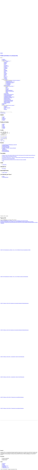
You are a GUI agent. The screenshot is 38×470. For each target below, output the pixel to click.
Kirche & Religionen (7, 102)
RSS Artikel (4, 168)
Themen (3, 79)
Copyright (3, 465)
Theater (7, 92)
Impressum (5, 106)
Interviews (3, 119)
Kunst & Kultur (6, 86)
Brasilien (5, 63)
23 (1, 138)
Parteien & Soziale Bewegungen (9, 94)
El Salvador (6, 67)
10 (2, 136)
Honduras (5, 70)
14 (6, 136)
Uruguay (5, 77)
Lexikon (3, 120)
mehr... (3, 160)
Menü (1, 57)
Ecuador (5, 66)
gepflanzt (3, 128)
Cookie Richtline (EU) (5, 467)
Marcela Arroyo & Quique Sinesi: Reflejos (8, 158)
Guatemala (5, 68)
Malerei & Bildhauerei (9, 90)
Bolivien (5, 62)
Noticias (3, 116)
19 (4, 137)
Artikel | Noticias (4, 172)
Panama (5, 74)
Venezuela (5, 78)
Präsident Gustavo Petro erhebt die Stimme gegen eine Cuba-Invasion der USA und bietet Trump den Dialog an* (18, 155)
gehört (3, 125)
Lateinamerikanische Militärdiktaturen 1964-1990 (9, 144)
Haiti (5, 69)
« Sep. (1, 140)
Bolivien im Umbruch (5, 150)
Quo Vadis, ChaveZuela (5, 147)
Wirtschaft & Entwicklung (8, 97)
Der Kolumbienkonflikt (5, 151)
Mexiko (5, 72)
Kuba (5, 71)
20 (5, 137)
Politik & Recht (6, 93)
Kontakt (3, 464)
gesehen (3, 124)
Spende (3, 176)
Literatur (7, 89)
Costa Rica (5, 65)
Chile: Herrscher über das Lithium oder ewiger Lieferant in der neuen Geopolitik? (14, 159)
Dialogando (4, 118)
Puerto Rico (6, 76)
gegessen (3, 126)
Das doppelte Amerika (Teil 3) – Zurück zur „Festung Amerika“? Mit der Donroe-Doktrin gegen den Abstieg (18, 157)
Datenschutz (4, 466)
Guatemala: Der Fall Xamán (4, 149)
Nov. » (4, 140)
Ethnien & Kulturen (7, 85)
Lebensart (7, 88)
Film (6, 87)
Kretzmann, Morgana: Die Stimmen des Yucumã (9, 156)
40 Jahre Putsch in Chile (5, 146)
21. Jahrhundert (8, 84)
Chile (5, 64)
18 (3, 137)
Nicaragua (5, 73)
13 (5, 136)
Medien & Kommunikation (10, 91)
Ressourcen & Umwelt (7, 99)
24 (2, 138)
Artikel (3, 117)
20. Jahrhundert (8, 83)
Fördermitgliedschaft (7, 107)
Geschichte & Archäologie (8, 80)
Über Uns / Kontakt (5, 105)
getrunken (3, 127)
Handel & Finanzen (7, 98)
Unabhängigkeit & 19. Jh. (9, 82)
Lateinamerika (4, 164)
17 (2, 137)
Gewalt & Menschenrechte (8, 95)
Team (5, 108)
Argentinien (6, 61)
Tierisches (5, 109)
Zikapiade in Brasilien (5, 145)
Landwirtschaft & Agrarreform (8, 100)
